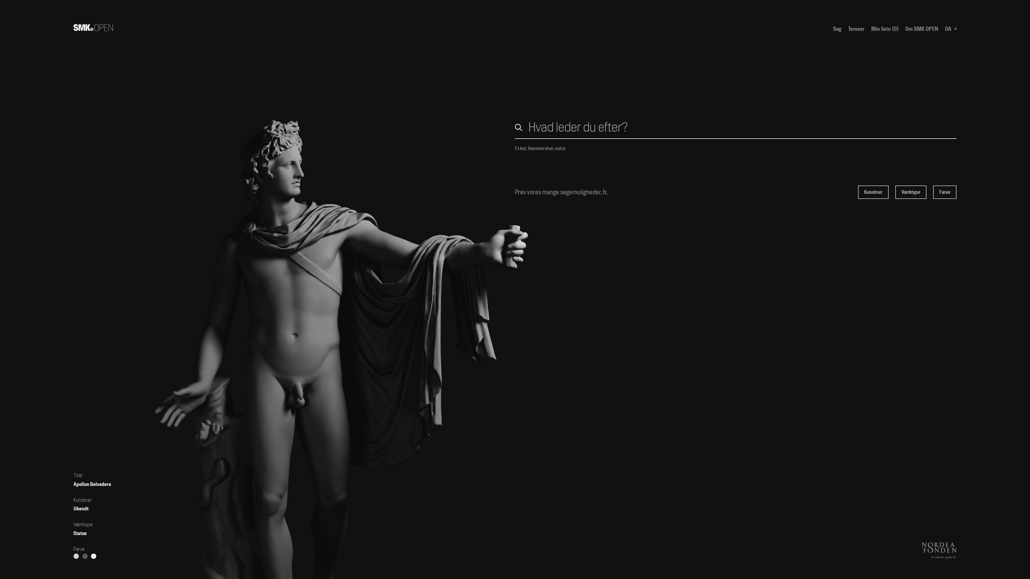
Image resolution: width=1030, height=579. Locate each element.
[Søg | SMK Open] (93, 29)
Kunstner (873, 192)
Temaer (856, 29)
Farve (944, 192)
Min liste (885, 29)
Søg (837, 29)
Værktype (911, 192)
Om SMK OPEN (921, 29)
